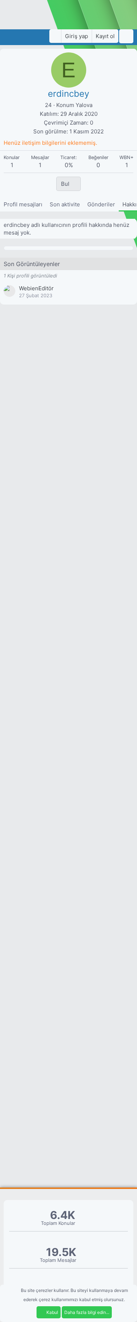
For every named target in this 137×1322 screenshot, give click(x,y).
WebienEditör (36, 288)
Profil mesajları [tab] (23, 204)
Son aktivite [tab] (65, 204)
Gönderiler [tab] (101, 204)
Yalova (84, 105)
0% (69, 165)
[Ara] (126, 36)
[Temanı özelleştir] (55, 36)
